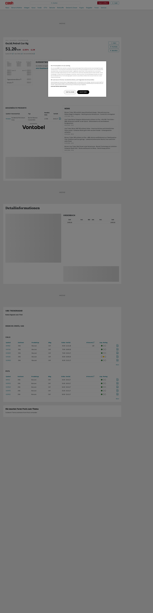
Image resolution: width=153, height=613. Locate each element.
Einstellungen (70, 92)
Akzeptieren (83, 92)
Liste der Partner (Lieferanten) (59, 86)
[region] (77, 79)
